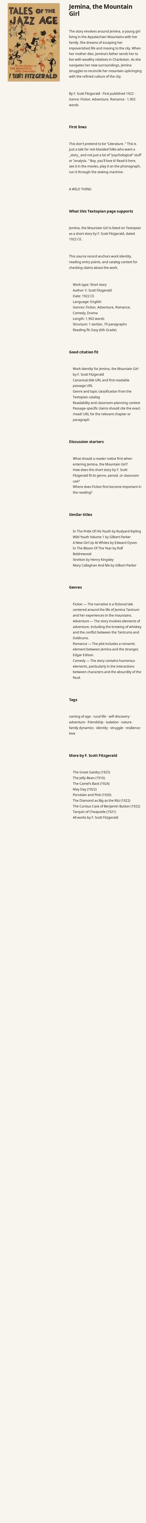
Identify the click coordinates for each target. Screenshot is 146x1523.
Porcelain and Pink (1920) (92, 795)
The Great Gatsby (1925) (91, 772)
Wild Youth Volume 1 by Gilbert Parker (102, 537)
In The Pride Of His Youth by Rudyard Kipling (107, 531)
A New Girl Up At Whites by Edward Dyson (105, 542)
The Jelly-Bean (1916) (89, 778)
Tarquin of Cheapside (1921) (94, 812)
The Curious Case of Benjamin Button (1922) (106, 806)
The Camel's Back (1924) (91, 783)
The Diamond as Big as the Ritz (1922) (101, 800)
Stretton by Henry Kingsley (93, 559)
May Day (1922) (85, 789)
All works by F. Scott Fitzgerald (95, 817)
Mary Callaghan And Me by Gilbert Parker (104, 565)
